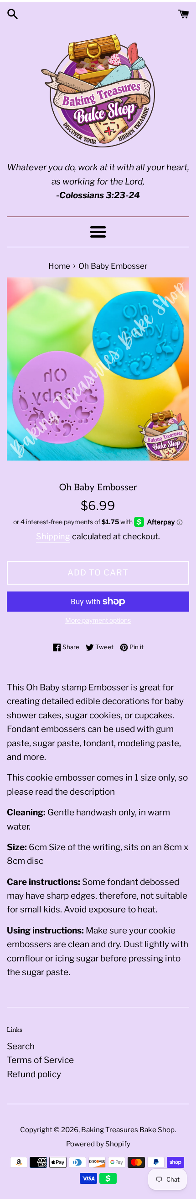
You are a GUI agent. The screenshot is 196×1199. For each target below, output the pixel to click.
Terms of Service (40, 1060)
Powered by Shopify (98, 1143)
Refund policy (34, 1074)
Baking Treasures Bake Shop (128, 1129)
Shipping (53, 536)
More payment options (98, 620)
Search (21, 1046)
